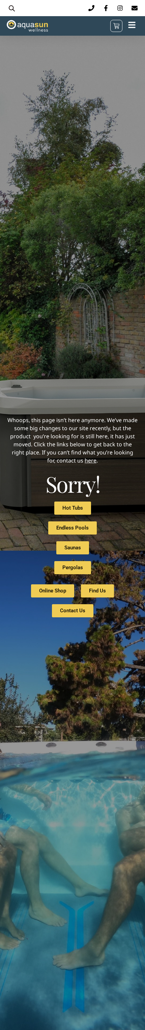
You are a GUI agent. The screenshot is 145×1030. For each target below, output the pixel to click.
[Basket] (116, 26)
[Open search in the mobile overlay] (11, 8)
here (90, 460)
